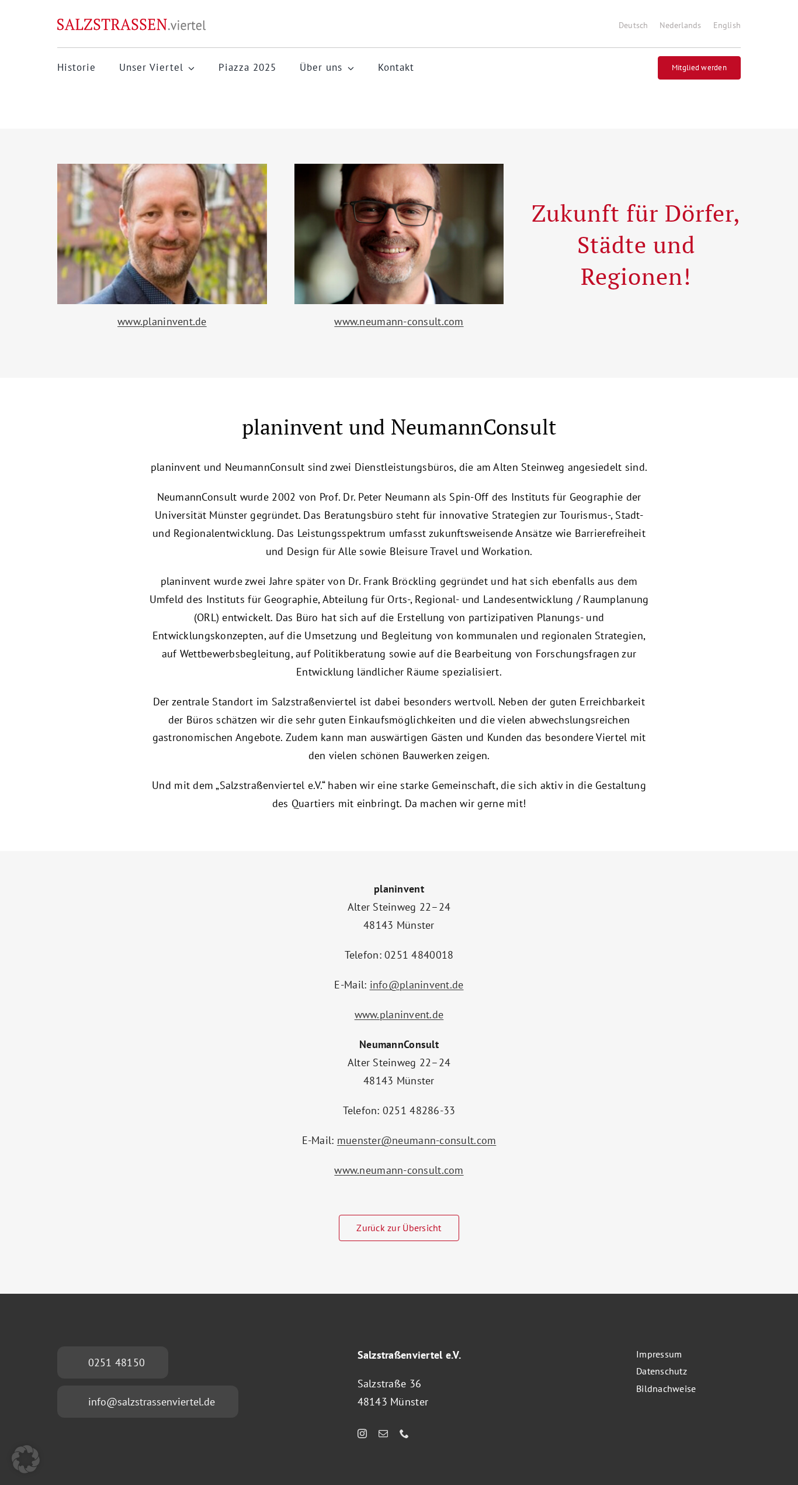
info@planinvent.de (417, 984)
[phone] (404, 1433)
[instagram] (362, 1433)
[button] (25, 1459)
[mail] (383, 1433)
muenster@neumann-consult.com (417, 1140)
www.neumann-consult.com (398, 321)
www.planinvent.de (162, 321)
